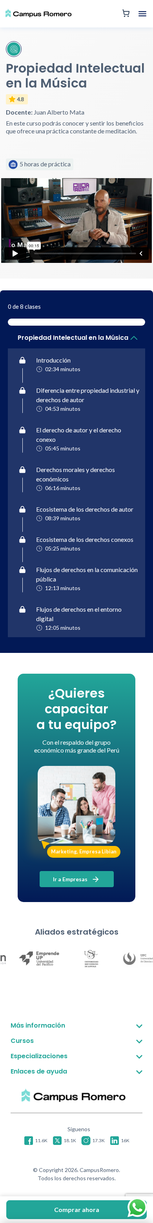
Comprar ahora (76, 1209)
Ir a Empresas (71, 879)
